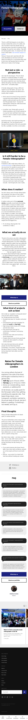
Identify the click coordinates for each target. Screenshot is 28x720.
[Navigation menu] (25, 2)
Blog (9, 362)
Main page (3, 362)
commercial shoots (6, 489)
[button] (26, 465)
